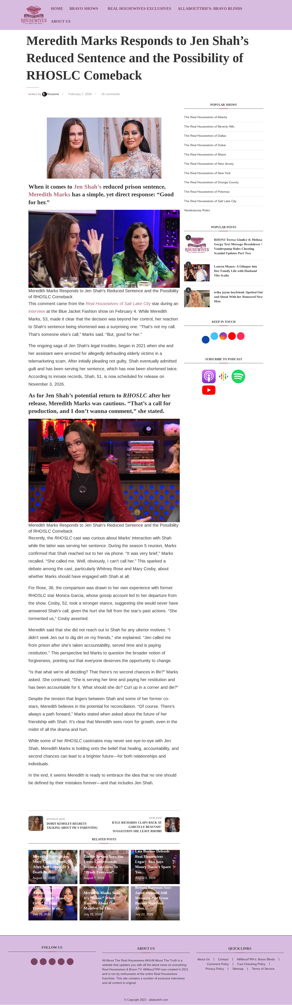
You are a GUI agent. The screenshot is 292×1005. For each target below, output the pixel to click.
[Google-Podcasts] (223, 372)
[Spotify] (238, 372)
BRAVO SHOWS (83, 8)
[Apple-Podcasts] (209, 372)
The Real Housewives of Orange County (211, 182)
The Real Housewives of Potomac (207, 191)
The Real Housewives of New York (207, 173)
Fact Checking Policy (251, 964)
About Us (61, 21)
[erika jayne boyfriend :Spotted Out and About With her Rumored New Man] (197, 298)
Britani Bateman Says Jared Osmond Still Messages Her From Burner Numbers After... (153, 897)
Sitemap (237, 968)
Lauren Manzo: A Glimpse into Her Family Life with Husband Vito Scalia (235, 271)
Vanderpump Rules (197, 210)
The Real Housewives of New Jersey (209, 163)
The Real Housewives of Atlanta (205, 117)
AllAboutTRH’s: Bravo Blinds (210, 8)
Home (57, 8)
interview (36, 311)
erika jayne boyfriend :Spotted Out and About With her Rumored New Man (238, 297)
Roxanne (53, 94)
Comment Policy (218, 964)
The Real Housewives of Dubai (205, 145)
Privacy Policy (214, 968)
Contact (223, 959)
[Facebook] (34, 961)
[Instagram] (52, 961)
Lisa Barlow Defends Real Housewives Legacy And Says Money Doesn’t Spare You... (153, 861)
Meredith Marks (49, 194)
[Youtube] (209, 386)
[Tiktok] (61, 961)
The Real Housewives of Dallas (205, 135)
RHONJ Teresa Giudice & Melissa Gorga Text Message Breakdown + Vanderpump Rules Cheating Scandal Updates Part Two (238, 246)
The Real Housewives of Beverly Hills (209, 126)
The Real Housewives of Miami (205, 154)
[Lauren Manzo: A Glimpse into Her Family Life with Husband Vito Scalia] (197, 272)
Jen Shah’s (88, 186)
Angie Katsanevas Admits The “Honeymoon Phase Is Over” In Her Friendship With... (51, 897)
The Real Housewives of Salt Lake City (210, 201)
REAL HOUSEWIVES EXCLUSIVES (139, 8)
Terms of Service (263, 968)
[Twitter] (43, 961)
